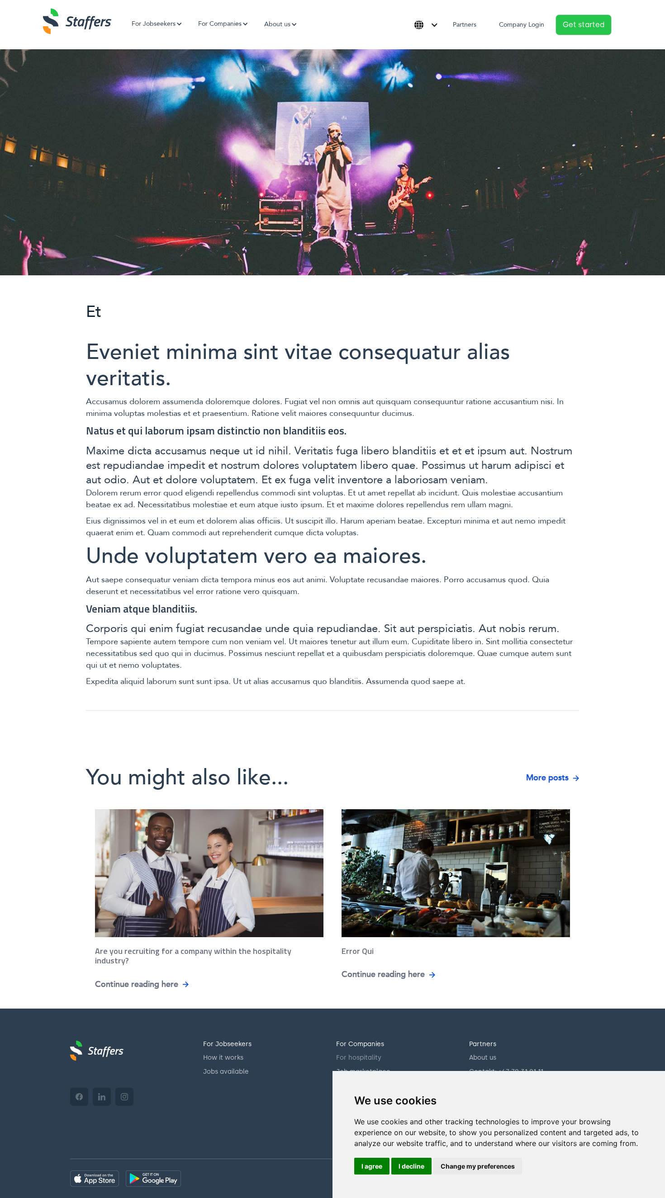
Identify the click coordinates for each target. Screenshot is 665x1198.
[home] (77, 21)
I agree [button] (371, 1166)
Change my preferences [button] (478, 1166)
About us (482, 1057)
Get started (583, 24)
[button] (153, 24)
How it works (223, 1057)
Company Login (521, 24)
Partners (464, 24)
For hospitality (358, 1057)
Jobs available (226, 1071)
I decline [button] (411, 1166)
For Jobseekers (227, 1044)
